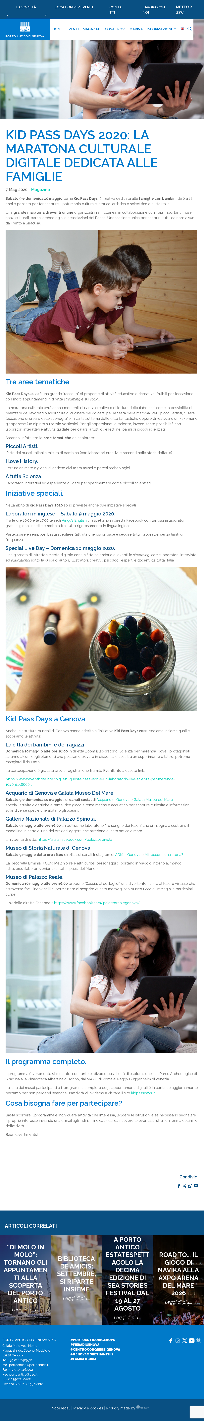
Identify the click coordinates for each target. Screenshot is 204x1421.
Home (57, 29)
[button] (189, 29)
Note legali (61, 1408)
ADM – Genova (127, 855)
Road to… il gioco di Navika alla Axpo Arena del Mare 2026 (178, 1274)
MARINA (136, 29)
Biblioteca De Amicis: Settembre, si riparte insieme (76, 1274)
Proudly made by (121, 1408)
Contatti (115, 9)
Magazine (92, 29)
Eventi (73, 29)
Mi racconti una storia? (164, 855)
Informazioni (159, 29)
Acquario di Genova (112, 800)
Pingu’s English (74, 520)
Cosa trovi (115, 29)
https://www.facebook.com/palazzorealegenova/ (97, 903)
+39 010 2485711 (20, 1360)
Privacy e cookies (88, 1408)
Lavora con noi (154, 9)
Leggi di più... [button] (25, 1310)
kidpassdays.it (143, 1093)
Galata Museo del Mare (153, 800)
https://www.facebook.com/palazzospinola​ (75, 839)
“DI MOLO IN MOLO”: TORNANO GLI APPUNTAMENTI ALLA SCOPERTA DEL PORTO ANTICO (26, 1273)
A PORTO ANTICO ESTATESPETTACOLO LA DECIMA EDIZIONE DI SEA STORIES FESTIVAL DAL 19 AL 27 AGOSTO (127, 1274)
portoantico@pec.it (23, 1374)
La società (26, 7)
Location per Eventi (74, 7)
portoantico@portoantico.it (29, 1365)
